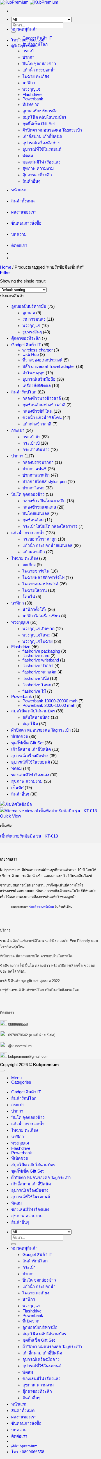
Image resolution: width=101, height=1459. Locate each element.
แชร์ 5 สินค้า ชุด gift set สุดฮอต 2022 (30, 981)
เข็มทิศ (17, 788)
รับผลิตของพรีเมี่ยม (41, 906)
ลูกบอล (28, 313)
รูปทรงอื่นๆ (32, 332)
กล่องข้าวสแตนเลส (39, 507)
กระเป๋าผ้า (31, 437)
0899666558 (18, 1024)
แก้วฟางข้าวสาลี (36, 424)
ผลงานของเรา (23, 212)
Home (5, 267)
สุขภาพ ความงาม (38, 168)
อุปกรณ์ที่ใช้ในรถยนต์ (41, 149)
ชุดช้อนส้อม (33, 520)
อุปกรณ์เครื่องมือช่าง (40, 143)
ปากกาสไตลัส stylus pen (44, 481)
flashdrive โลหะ (36, 685)
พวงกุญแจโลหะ (36, 635)
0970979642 (18, 1035)
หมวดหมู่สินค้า (24, 29)
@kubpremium (20, 1046)
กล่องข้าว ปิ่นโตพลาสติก (44, 501)
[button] (5, 272)
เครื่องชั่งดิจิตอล (36, 385)
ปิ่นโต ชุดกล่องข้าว (39, 63)
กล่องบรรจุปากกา (38, 462)
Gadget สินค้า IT (37, 38)
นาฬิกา (28, 83)
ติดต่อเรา (19, 245)
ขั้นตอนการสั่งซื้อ (26, 223)
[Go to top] (2, 1070)
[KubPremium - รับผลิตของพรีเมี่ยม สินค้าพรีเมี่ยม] (29, 2)
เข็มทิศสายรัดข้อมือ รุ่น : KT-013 (29, 836)
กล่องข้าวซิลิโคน (37, 411)
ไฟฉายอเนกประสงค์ (40, 584)
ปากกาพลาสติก (36, 475)
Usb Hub (30, 354)
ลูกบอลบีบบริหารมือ (40, 111)
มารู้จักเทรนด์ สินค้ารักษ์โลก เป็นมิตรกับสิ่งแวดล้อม (39, 990)
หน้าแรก (18, 190)
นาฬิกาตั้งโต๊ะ (34, 609)
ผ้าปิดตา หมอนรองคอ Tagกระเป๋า (52, 130)
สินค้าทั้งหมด (23, 201)
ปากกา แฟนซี (34, 469)
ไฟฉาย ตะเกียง (35, 76)
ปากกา (28, 57)
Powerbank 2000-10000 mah (48, 705)
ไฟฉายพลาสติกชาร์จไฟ (43, 577)
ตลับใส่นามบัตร (36, 717)
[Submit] (13, 32)
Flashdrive (32, 94)
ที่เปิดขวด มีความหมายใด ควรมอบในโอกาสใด (36, 956)
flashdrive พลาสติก (39, 672)
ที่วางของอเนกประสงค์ (42, 360)
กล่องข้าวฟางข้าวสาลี (41, 398)
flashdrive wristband (40, 660)
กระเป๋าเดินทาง (35, 449)
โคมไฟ (28, 597)
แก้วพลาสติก (33, 552)
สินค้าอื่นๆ (31, 181)
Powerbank (32, 99)
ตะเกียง (29, 565)
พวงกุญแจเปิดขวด (38, 628)
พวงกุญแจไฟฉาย (37, 641)
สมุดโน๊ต (30, 724)
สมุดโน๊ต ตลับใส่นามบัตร (44, 117)
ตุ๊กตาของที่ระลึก (37, 175)
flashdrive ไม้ (34, 691)
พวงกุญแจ (31, 89)
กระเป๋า (29, 51)
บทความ (19, 234)
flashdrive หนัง (35, 678)
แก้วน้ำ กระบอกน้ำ (39, 70)
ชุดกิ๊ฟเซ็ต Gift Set (38, 124)
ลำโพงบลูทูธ (33, 373)
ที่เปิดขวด (30, 104)
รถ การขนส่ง (33, 319)
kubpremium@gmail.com (28, 1056)
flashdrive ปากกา (37, 665)
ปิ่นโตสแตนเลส (35, 513)
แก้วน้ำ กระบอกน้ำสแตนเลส (47, 545)
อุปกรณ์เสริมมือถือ (39, 379)
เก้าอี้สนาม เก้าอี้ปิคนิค (42, 136)
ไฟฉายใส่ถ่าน (34, 590)
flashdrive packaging (41, 651)
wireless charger (37, 350)
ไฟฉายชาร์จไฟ (35, 571)
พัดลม (27, 155)
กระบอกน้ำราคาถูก (39, 539)
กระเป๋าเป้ (31, 443)
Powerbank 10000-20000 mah (49, 701)
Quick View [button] (10, 816)
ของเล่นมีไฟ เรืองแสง (41, 162)
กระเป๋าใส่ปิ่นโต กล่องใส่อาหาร (49, 526)
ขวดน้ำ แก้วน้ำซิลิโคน (42, 417)
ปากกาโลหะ (33, 488)
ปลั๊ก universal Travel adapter (48, 366)
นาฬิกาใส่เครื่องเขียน (41, 616)
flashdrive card (35, 655)
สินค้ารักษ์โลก (35, 44)
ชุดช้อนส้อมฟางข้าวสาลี (43, 405)
